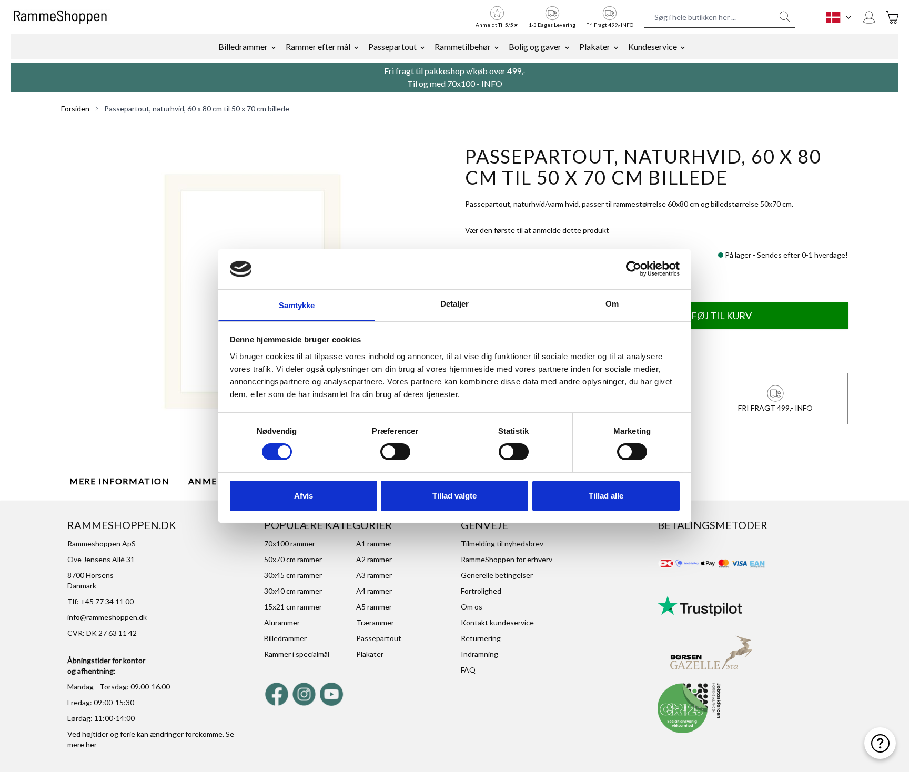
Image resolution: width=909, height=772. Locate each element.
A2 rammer (374, 559)
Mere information (119, 481)
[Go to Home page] (60, 17)
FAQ (468, 669)
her (91, 744)
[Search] (785, 17)
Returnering (481, 638)
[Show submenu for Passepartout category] (422, 47)
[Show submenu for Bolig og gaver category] (567, 47)
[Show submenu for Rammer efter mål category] (356, 47)
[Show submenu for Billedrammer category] (273, 47)
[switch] (395, 451)
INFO (491, 83)
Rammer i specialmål (296, 653)
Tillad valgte (454, 495)
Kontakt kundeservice (497, 622)
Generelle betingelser (497, 575)
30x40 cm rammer (293, 590)
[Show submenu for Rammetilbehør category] (496, 47)
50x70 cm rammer (293, 559)
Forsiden (75, 108)
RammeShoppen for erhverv (506, 559)
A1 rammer (374, 543)
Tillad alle (606, 495)
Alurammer (282, 622)
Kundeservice (652, 47)
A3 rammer (374, 575)
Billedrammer (243, 47)
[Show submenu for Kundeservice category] (682, 47)
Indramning (479, 653)
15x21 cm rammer (293, 606)
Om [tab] (612, 303)
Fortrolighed (481, 590)
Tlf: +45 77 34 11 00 (100, 601)
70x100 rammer (289, 543)
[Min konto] (869, 17)
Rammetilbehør (463, 47)
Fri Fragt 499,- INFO (609, 25)
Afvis (303, 495)
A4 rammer (374, 590)
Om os (471, 606)
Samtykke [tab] (297, 305)
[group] (537, 230)
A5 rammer (374, 606)
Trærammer (375, 622)
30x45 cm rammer (293, 575)
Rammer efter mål (318, 47)
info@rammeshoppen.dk (107, 617)
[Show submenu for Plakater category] (616, 47)
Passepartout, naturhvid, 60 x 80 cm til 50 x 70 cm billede (196, 108)
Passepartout (392, 47)
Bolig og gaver (535, 47)
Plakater (594, 47)
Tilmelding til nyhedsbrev (502, 543)
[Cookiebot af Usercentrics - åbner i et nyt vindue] (634, 269)
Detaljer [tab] (454, 303)
